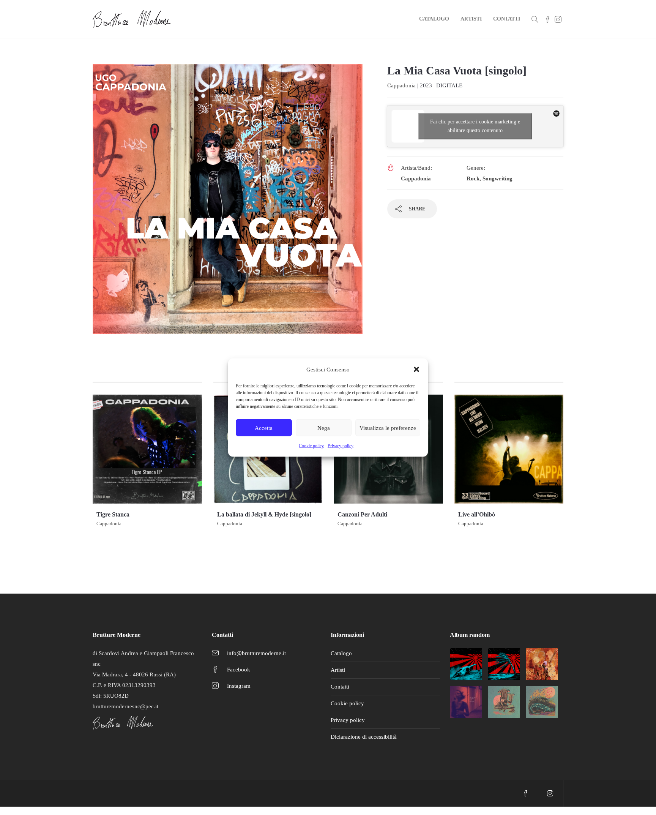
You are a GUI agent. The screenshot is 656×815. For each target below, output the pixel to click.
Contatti (506, 19)
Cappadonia (401, 85)
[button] (416, 369)
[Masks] (542, 664)
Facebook (238, 670)
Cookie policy (311, 446)
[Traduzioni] (504, 702)
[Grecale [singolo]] (504, 664)
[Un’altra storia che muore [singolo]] (466, 702)
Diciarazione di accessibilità (364, 737)
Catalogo (434, 19)
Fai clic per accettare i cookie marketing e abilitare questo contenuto (475, 126)
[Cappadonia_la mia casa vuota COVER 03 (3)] (228, 202)
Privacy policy (340, 446)
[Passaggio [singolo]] (542, 702)
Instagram (239, 686)
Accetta (264, 428)
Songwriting (497, 178)
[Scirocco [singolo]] (466, 664)
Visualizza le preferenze (388, 428)
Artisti (471, 19)
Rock (473, 178)
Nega (323, 428)
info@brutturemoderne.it (256, 653)
